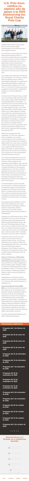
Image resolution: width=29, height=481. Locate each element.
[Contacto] (18, 476)
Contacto (18, 478)
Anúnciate (25, 478)
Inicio (4, 478)
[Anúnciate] (25, 476)
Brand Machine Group (16, 57)
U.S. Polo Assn (5, 53)
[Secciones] (11, 476)
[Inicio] (4, 476)
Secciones (11, 478)
